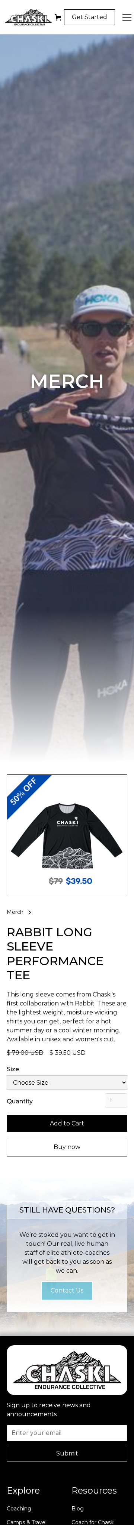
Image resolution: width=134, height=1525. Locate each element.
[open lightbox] (67, 835)
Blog (77, 1508)
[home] (26, 17)
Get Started (89, 17)
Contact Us (67, 1290)
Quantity (20, 1101)
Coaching (19, 1508)
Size (13, 1069)
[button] (58, 17)
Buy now (67, 1146)
